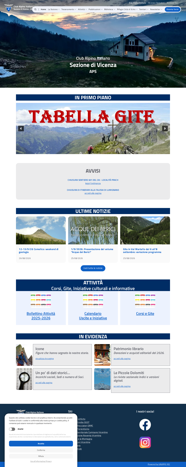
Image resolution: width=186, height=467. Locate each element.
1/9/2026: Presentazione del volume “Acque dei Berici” (92, 251)
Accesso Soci (172, 2)
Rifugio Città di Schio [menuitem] (126, 9)
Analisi (20, 429)
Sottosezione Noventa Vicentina (85, 435)
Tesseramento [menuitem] (67, 9)
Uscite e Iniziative (93, 318)
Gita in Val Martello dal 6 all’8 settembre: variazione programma (142, 251)
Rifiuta (41, 456)
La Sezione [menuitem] (53, 9)
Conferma (41, 450)
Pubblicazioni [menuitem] (94, 9)
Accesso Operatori (156, 2)
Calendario (92, 313)
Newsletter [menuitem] (155, 9)
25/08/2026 (77, 258)
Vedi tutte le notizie (93, 268)
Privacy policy (41, 461)
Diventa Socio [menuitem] (173, 9)
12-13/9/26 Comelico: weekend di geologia (38, 251)
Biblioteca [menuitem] (108, 9)
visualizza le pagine (44, 358)
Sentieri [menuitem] (142, 9)
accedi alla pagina (93, 193)
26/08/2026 (25, 258)
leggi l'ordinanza (93, 183)
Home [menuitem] (43, 9)
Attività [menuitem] (81, 9)
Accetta (41, 443)
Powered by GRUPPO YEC (159, 464)
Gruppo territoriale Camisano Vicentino (89, 432)
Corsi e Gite (145, 313)
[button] (35, 9)
